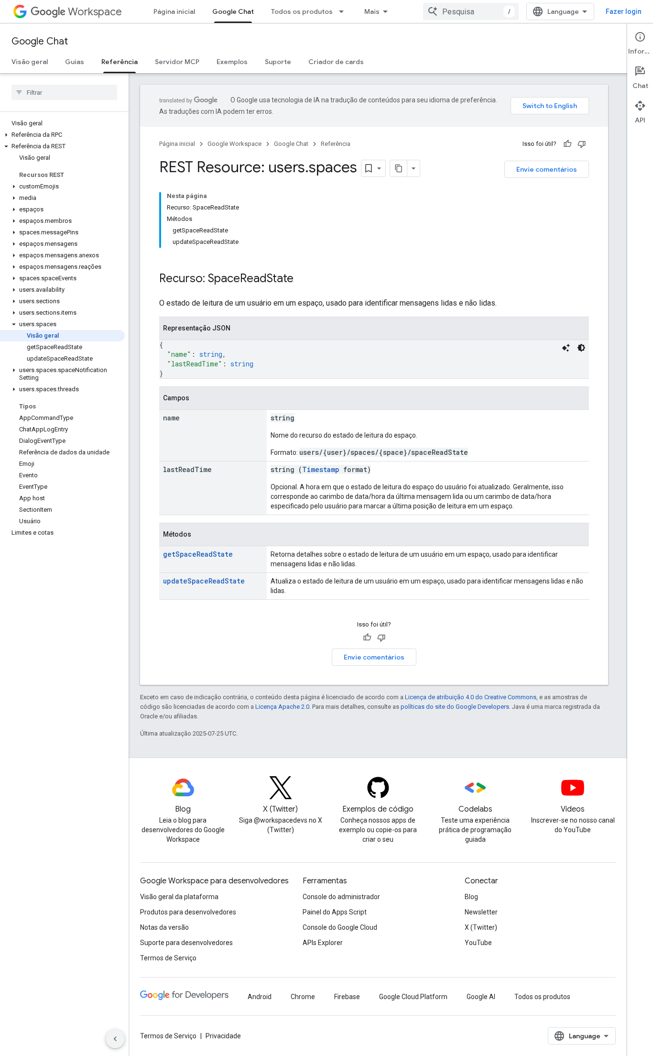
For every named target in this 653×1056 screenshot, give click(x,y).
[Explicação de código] (566, 347)
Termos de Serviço (168, 958)
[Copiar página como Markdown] (398, 168)
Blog (471, 897)
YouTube (478, 942)
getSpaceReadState (198, 554)
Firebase (347, 997)
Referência (119, 61)
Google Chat (233, 11)
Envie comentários (546, 169)
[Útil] (567, 144)
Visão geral (29, 61)
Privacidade (223, 1036)
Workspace (95, 11)
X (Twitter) (481, 927)
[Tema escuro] (581, 347)
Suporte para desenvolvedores (186, 942)
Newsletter (481, 912)
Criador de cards (336, 61)
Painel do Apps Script (335, 912)
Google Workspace (234, 143)
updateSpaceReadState (204, 580)
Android (260, 997)
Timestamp (320, 469)
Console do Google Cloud (340, 927)
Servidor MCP (177, 61)
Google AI (481, 997)
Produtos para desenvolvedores (188, 912)
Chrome (303, 997)
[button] (62, 135)
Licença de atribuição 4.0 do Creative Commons (470, 697)
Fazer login (624, 11)
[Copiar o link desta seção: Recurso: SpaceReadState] (303, 279)
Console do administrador (341, 897)
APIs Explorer (323, 942)
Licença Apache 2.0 (282, 706)
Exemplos (232, 61)
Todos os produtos (302, 11)
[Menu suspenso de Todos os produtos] (344, 11)
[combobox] (471, 11)
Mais (372, 11)
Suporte (278, 61)
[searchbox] (64, 92)
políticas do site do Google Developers (455, 706)
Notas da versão (164, 927)
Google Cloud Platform (413, 997)
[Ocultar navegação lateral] (115, 1038)
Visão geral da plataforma (179, 897)
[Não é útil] (582, 144)
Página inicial (174, 11)
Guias (74, 61)
